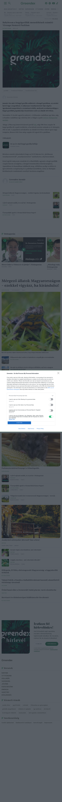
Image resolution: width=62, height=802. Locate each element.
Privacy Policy (40, 428)
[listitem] (31, 396)
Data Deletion (21, 428)
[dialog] (31, 401)
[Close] (58, 373)
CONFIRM (19, 422)
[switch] (51, 399)
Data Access (31, 428)
